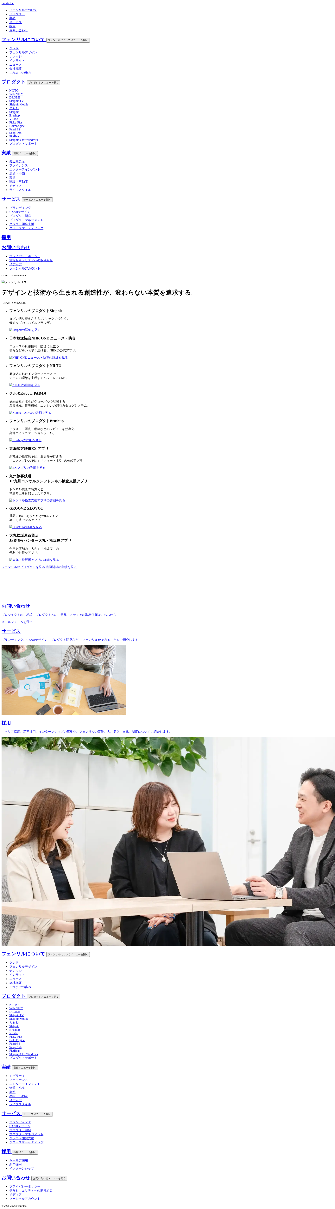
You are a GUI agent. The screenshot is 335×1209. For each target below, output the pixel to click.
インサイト (17, 60)
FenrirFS (14, 129)
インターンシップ (21, 1168)
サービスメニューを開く (37, 199)
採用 (12, 26)
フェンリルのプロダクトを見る (23, 567)
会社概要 (15, 68)
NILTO (14, 90)
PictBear (14, 136)
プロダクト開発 (20, 216)
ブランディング (20, 207)
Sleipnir (14, 112)
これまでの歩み (20, 72)
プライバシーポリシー (24, 256)
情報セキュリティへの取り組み (31, 260)
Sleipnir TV (16, 101)
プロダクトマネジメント (26, 220)
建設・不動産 (18, 181)
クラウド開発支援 (21, 224)
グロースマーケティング (26, 228)
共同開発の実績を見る (61, 567)
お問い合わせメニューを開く (49, 1178)
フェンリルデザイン (23, 52)
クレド (14, 48)
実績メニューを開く (25, 153)
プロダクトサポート (23, 143)
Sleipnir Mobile (18, 104)
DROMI (14, 97)
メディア (15, 185)
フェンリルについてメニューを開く (68, 40)
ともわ (14, 108)
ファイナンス (18, 165)
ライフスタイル (20, 189)
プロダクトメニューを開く (43, 82)
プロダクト (17, 14)
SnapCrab (15, 133)
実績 (12, 18)
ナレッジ (15, 56)
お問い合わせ (18, 30)
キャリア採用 (18, 1160)
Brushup (14, 115)
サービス (15, 22)
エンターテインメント (24, 169)
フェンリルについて (23, 10)
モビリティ (17, 161)
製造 (12, 177)
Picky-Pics (15, 122)
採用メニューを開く (25, 1152)
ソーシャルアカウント (24, 268)
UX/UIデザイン (19, 211)
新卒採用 (15, 1164)
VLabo (13, 119)
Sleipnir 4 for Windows (23, 139)
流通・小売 (17, 173)
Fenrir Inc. (8, 3)
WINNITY (16, 94)
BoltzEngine (17, 126)
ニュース (15, 64)
